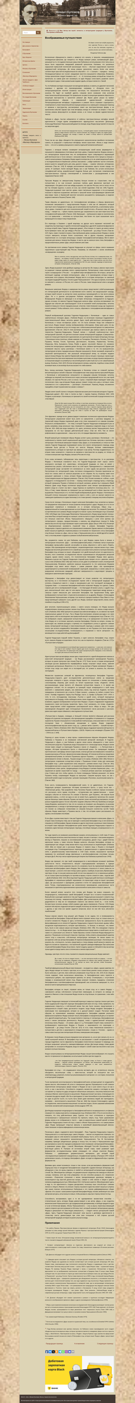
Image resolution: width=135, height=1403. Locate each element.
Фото (24, 104)
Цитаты (25, 65)
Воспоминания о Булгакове (31, 93)
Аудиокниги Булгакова (30, 112)
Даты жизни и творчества (30, 46)
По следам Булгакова (29, 97)
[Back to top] (130, 1398)
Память (25, 116)
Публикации (26, 101)
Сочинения (26, 72)
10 (94, 948)
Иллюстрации (27, 89)
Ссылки (25, 119)
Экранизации (27, 108)
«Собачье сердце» (28, 85)
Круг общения (27, 57)
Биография (26, 49)
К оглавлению (79, 1343)
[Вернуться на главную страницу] (67, 12)
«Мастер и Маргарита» (30, 76)
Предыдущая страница (54, 1343)
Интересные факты (29, 61)
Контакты (25, 123)
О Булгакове (26, 53)
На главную (26, 42)
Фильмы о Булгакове (29, 68)
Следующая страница (105, 1343)
